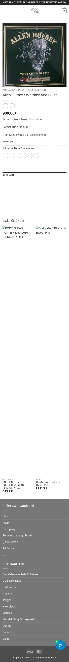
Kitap (6, 522)
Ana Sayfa (9, 90)
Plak (21, 90)
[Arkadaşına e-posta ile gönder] (23, 155)
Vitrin (6, 638)
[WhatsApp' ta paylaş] (5, 155)
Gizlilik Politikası (12, 580)
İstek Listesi (9, 606)
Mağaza (7, 612)
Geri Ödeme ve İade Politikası (20, 574)
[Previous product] (12, 105)
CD (5, 554)
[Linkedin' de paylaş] (36, 155)
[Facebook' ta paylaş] (11, 155)
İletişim (7, 600)
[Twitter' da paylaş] (17, 155)
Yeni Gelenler (36, 90)
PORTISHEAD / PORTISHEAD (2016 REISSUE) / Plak (13, 485)
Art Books (8, 548)
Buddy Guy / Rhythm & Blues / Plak (48, 483)
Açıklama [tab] (8, 175)
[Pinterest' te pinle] (29, 155)
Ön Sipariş (9, 529)
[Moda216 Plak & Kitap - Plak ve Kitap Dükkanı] (34, 11)
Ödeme (7, 625)
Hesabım (8, 593)
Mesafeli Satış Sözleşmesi (18, 619)
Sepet (6, 632)
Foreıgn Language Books (18, 535)
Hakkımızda (10, 587)
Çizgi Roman (10, 542)
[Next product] (5, 105)
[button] (5, 11)
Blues (17, 148)
